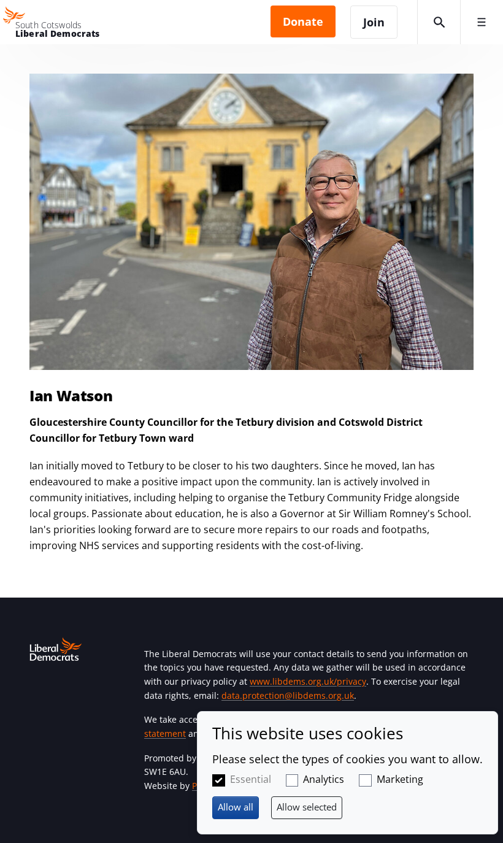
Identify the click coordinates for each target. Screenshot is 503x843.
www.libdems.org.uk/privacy (308, 681)
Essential (250, 779)
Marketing (400, 779)
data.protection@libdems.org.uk (287, 695)
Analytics (323, 779)
